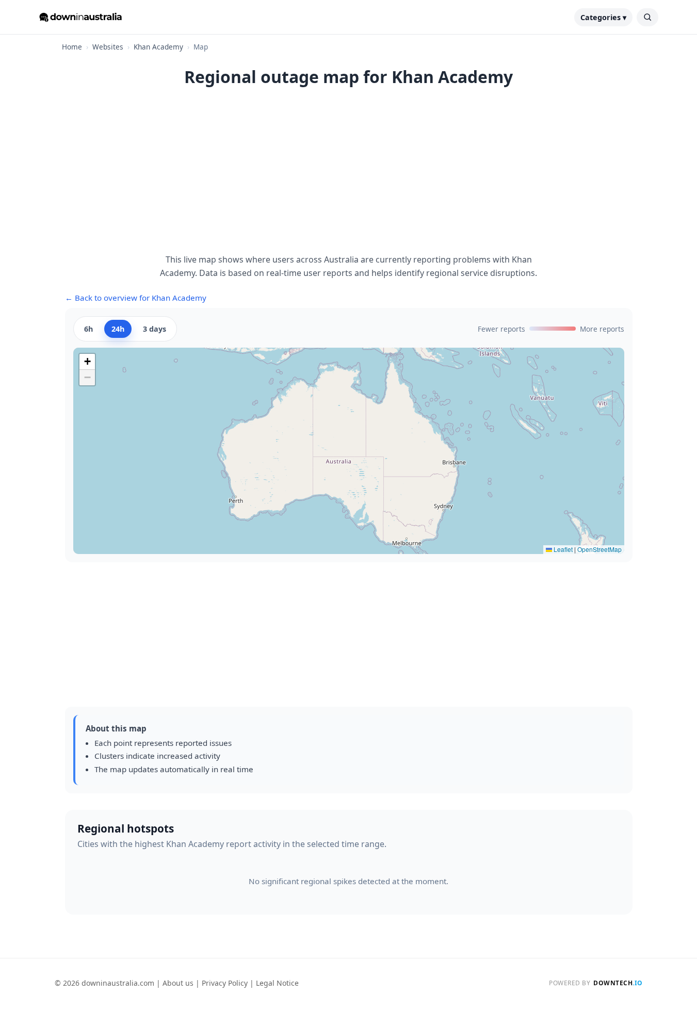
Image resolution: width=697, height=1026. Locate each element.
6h (88, 329)
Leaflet (562, 549)
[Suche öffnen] (647, 17)
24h (117, 329)
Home (72, 47)
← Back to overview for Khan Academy (135, 297)
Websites (107, 47)
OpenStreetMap (599, 549)
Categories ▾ (603, 17)
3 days (154, 329)
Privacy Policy (225, 983)
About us (178, 983)
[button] (87, 362)
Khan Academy (158, 47)
